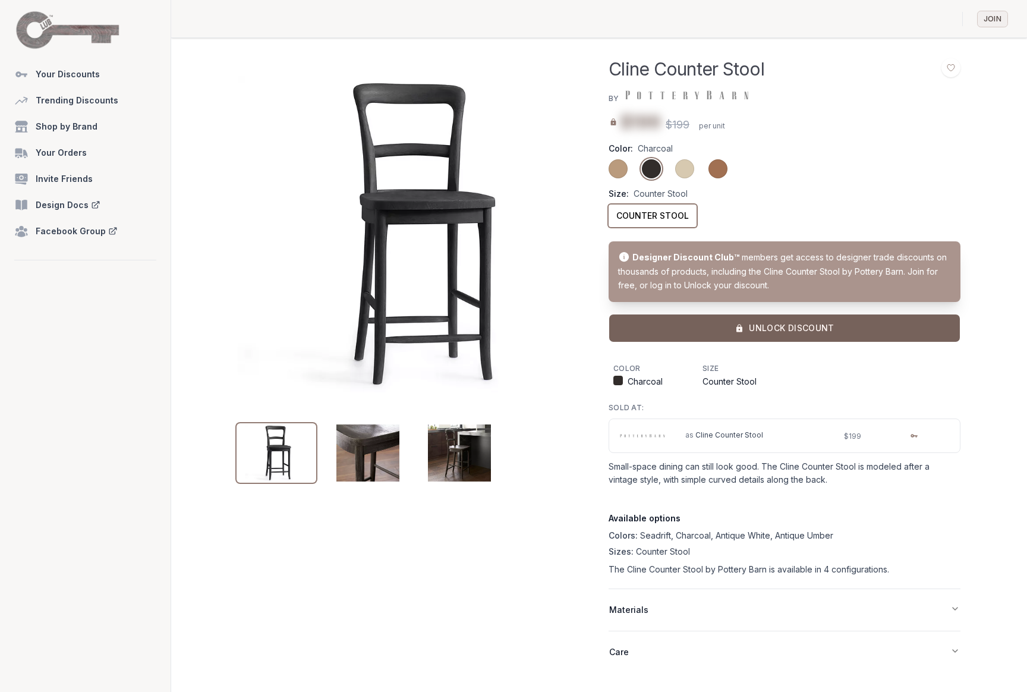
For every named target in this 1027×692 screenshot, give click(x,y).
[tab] (276, 453)
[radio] (618, 169)
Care (619, 652)
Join (992, 18)
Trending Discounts (77, 100)
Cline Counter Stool (729, 434)
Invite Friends (64, 179)
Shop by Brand (66, 126)
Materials (628, 610)
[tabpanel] (414, 234)
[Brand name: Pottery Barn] (685, 95)
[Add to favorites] (950, 67)
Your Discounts (68, 74)
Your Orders (61, 152)
